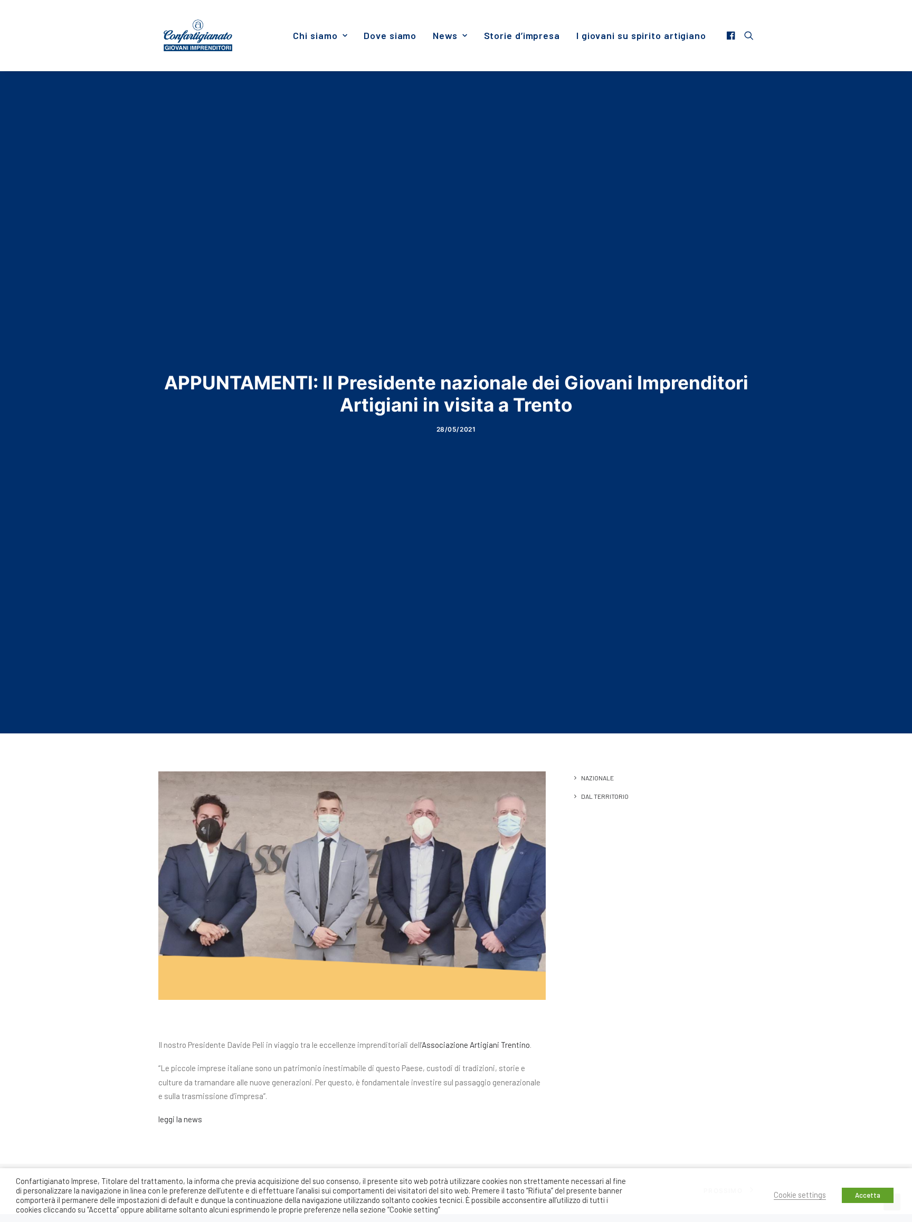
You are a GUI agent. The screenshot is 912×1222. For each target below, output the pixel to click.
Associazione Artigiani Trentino (476, 1044)
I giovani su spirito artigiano (641, 35)
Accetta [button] (867, 1195)
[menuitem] (320, 35)
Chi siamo (315, 35)
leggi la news (180, 1119)
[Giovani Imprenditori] (198, 35)
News (445, 35)
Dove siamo (390, 35)
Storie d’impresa (522, 35)
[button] (732, 35)
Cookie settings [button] (800, 1194)
